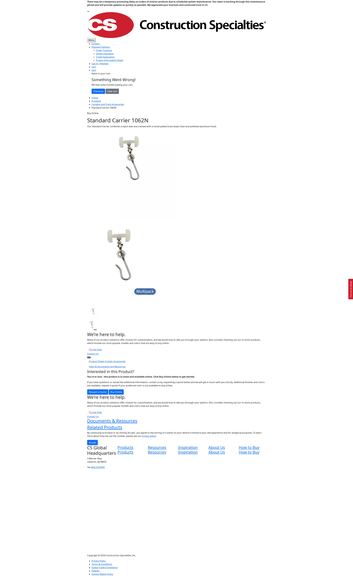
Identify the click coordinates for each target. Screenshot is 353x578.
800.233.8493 (98, 467)
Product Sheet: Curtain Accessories (107, 361)
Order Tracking (104, 50)
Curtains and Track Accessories (108, 104)
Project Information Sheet (109, 60)
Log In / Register (100, 63)
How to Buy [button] (249, 447)
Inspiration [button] (188, 447)
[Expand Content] (89, 357)
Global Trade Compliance (105, 567)
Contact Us (93, 353)
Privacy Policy (99, 560)
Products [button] (125, 447)
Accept (92, 442)
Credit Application (105, 57)
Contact (96, 43)
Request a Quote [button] (97, 392)
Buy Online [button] (116, 392)
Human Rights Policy (102, 574)
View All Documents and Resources (107, 366)
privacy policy (149, 436)
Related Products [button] (104, 427)
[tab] (176, 313)
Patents (96, 570)
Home (95, 97)
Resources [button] (157, 447)
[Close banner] (88, 11)
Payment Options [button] (101, 47)
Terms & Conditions (102, 564)
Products (96, 101)
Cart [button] (94, 70)
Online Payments (105, 53)
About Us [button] (216, 447)
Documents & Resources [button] (112, 421)
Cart (94, 66)
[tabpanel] (176, 173)
